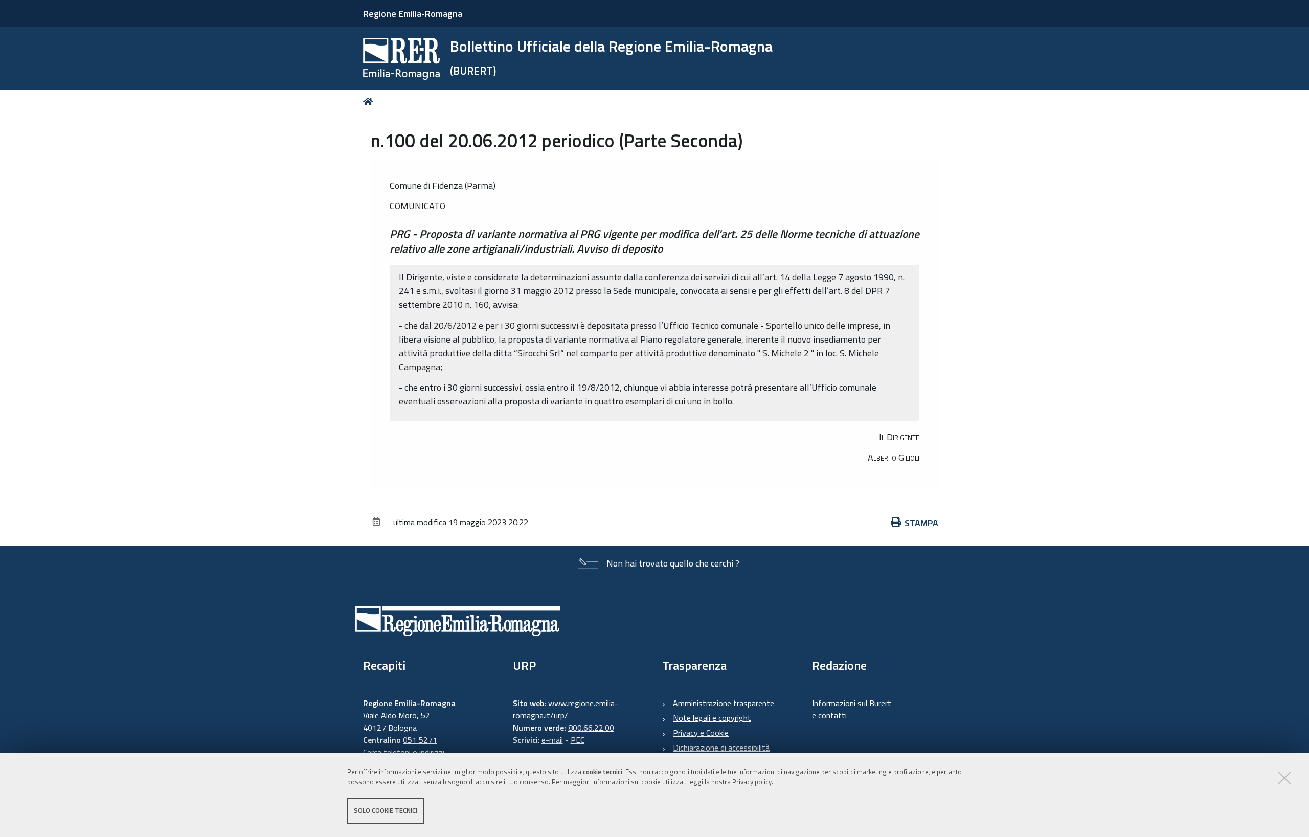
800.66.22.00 (591, 727)
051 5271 (420, 740)
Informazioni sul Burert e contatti (851, 709)
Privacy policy (752, 782)
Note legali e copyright (712, 718)
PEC (577, 740)
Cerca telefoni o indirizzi (403, 752)
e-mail (552, 740)
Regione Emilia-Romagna (412, 13)
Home (370, 101)
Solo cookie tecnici (385, 810)
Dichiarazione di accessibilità (721, 747)
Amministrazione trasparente (723, 703)
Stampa (921, 523)
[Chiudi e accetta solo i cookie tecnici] (1284, 778)
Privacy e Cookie (701, 733)
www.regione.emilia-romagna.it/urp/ (565, 709)
